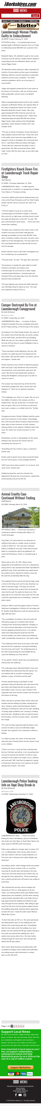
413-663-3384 (21, 1092)
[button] (20, 1082)
